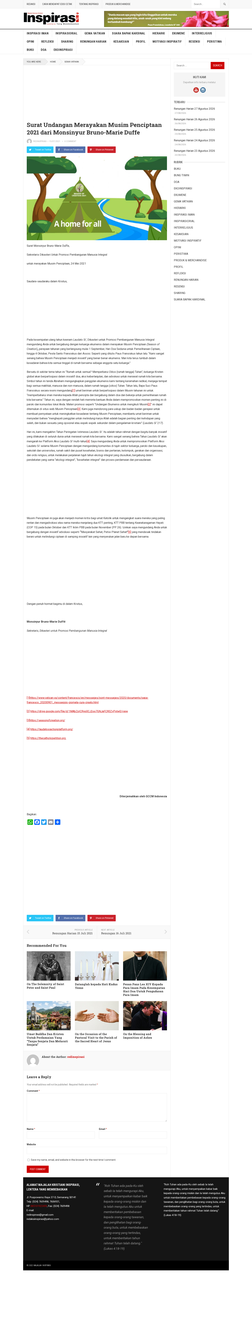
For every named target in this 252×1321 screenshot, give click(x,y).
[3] (78, 409)
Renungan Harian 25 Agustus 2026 (194, 129)
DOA (43, 49)
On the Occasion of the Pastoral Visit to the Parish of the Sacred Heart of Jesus (96, 1037)
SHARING (67, 41)
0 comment (70, 141)
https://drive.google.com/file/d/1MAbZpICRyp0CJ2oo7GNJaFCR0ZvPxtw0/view (79, 711)
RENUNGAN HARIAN (93, 41)
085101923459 (39, 1206)
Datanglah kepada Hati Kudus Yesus (96, 986)
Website (31, 1144)
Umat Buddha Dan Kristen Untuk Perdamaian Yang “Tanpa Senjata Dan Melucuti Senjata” (47, 1039)
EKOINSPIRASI (63, 49)
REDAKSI (31, 4)
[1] (73, 390)
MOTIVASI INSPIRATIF (167, 41)
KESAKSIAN (121, 41)
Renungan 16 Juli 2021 (116, 933)
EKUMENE (178, 33)
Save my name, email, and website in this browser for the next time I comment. (73, 1159)
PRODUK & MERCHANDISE (118, 4)
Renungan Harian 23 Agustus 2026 (194, 150)
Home (53, 62)
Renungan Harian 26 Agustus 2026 (194, 119)
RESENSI (194, 41)
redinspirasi (39, 141)
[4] (88, 441)
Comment (33, 1091)
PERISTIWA (214, 41)
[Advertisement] (96, 90)
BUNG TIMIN (181, 175)
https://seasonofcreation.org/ (47, 720)
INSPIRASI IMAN (38, 33)
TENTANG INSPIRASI (89, 4)
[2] (149, 404)
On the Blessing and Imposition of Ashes (137, 1035)
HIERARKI (158, 33)
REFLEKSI (47, 41)
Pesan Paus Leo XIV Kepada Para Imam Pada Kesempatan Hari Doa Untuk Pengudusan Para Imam (144, 989)
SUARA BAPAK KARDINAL (128, 33)
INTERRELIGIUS (202, 33)
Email (103, 1129)
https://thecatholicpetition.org (48, 738)
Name (31, 1129)
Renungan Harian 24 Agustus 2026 (194, 140)
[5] (129, 532)
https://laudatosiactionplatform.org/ (51, 729)
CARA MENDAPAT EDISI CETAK (57, 4)
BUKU (30, 49)
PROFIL (141, 41)
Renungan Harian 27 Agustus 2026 (194, 108)
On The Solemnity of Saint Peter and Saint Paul (45, 985)
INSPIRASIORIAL (66, 33)
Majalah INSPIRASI (42, 1265)
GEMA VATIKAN (95, 33)
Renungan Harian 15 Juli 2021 (72, 933)
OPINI (30, 41)
